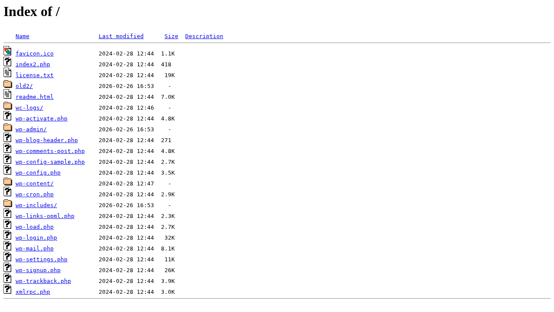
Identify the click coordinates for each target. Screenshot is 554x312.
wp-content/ (35, 183)
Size (171, 36)
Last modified (121, 36)
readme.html (35, 97)
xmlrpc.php (33, 292)
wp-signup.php (38, 270)
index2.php (33, 64)
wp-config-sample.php (50, 162)
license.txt (35, 75)
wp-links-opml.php (45, 216)
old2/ (24, 86)
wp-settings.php (42, 259)
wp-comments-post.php (50, 151)
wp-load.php (35, 227)
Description (204, 36)
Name (22, 36)
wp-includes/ (36, 205)
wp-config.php (38, 172)
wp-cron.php (35, 194)
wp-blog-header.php (47, 140)
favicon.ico (35, 53)
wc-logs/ (29, 107)
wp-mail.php (35, 248)
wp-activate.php (42, 118)
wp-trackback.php (43, 281)
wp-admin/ (31, 129)
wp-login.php (36, 237)
